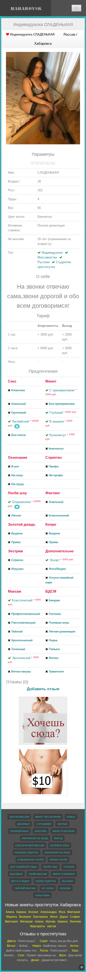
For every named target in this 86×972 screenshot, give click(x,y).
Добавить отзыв (43, 689)
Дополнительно (59, 551)
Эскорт (61, 560)
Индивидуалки (52, 252)
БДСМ (50, 591)
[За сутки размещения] (43, 748)
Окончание (17, 457)
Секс (12, 381)
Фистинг (52, 493)
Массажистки (47, 257)
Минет (50, 381)
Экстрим (15, 551)
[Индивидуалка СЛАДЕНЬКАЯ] (43, 98)
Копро (50, 524)
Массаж (14, 591)
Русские (43, 262)
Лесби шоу (17, 493)
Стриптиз (53, 457)
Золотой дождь (21, 524)
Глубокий (63, 412)
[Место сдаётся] (43, 697)
